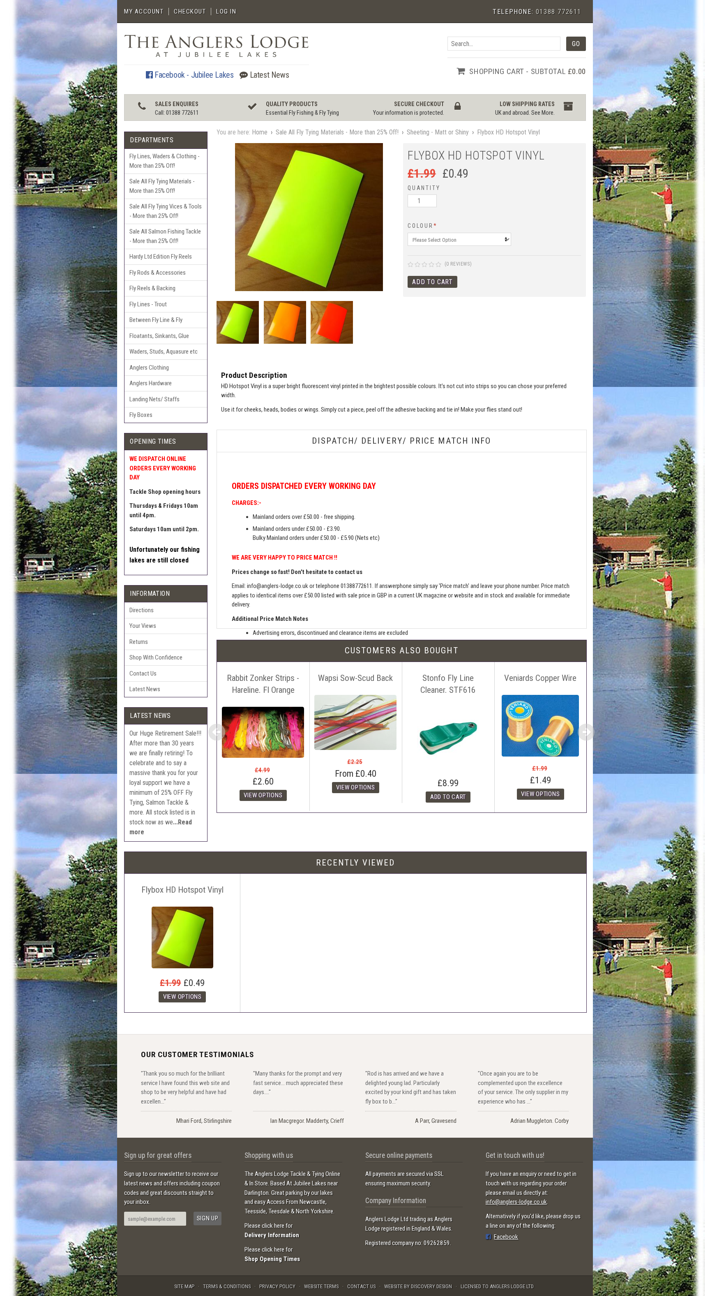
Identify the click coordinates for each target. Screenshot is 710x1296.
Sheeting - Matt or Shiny (438, 132)
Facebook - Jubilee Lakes (192, 75)
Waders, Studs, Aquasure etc (163, 351)
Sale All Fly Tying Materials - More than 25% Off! (162, 186)
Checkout (190, 11)
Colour (423, 225)
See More (542, 112)
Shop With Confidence (155, 657)
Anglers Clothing (149, 367)
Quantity (424, 188)
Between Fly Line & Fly (155, 320)
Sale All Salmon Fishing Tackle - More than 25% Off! (165, 236)
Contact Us (143, 673)
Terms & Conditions (227, 1286)
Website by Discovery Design (418, 1286)
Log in (226, 11)
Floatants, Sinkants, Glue (159, 336)
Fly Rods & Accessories (157, 272)
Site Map (184, 1286)
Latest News (268, 75)
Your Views (142, 625)
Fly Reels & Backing (152, 288)
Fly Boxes (140, 415)
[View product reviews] (424, 265)
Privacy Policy (277, 1286)
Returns (138, 642)
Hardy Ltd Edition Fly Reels (160, 256)
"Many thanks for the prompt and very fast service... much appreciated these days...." (298, 1083)
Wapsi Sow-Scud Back (355, 678)
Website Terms (321, 1286)
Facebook (506, 1236)
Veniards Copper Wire (540, 678)
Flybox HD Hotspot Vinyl (508, 132)
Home (259, 132)
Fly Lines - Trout (148, 304)
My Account (144, 11)
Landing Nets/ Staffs (154, 399)
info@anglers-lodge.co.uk (516, 1202)
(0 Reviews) (458, 264)
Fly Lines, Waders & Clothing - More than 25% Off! (164, 161)
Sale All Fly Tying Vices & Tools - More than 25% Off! (165, 211)
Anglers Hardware (150, 383)
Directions (141, 610)
